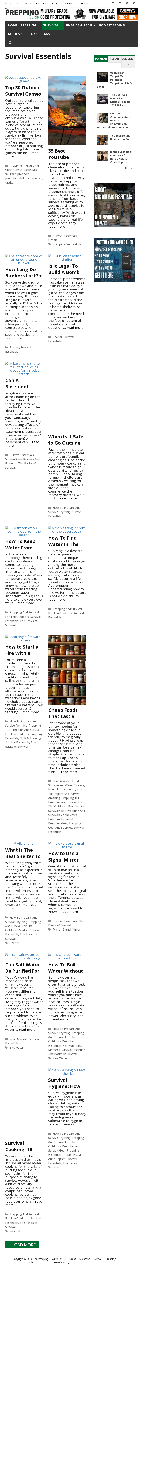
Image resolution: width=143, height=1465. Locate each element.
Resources (24, 3)
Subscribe (84, 1259)
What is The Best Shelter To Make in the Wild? (23, 859)
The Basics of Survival (62, 1054)
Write (53, 3)
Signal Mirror (71, 929)
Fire (55, 1058)
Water (63, 1058)
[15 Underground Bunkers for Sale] (102, 145)
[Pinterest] (127, 3)
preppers (23, 174)
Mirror (57, 929)
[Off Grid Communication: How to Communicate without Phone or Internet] (102, 123)
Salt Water (16, 1047)
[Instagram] (133, 3)
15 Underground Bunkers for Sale (120, 137)
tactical (9, 182)
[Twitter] (120, 3)
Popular (101, 58)
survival (37, 178)
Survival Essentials (25, 170)
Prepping (28, 25)
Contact (40, 3)
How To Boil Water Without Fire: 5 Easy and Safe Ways (66, 974)
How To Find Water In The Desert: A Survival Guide (65, 547)
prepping (11, 178)
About (9, 3)
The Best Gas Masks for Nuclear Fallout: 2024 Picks (120, 100)
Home (13, 25)
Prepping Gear (57, 823)
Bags (45, 34)
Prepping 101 (70, 798)
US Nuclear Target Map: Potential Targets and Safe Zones (114, 79)
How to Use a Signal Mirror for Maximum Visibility (64, 862)
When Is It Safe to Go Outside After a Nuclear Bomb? (66, 446)
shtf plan (25, 178)
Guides (14, 34)
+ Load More (22, 1244)
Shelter (14, 347)
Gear (30, 34)
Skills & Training (30, 738)
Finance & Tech (78, 25)
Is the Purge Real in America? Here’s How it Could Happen (121, 157)
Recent (114, 58)
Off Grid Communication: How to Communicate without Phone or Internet (114, 120)
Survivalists (73, 244)
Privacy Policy (61, 1262)
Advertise (67, 3)
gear (13, 174)
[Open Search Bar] (10, 42)
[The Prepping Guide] (22, 13)
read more (56, 226)
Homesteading (112, 25)
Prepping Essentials (61, 819)
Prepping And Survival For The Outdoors (23, 926)
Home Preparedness (61, 789)
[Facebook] (113, 3)
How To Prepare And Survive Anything (65, 794)
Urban (52, 240)
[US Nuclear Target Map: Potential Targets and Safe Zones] (102, 82)
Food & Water (62, 781)
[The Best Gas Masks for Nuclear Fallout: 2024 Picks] (102, 104)
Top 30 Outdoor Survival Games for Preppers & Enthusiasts (23, 97)
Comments (128, 61)
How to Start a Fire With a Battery (22, 653)
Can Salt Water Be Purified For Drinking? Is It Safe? (22, 974)
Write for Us (59, 1259)
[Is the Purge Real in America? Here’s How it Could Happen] (102, 161)
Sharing (82, 3)
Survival (51, 25)
